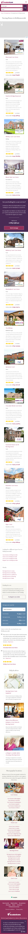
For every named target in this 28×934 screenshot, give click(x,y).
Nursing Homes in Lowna (8, 571)
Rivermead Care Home (12, 57)
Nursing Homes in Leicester (14, 861)
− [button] (1, 25)
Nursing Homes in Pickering (9, 576)
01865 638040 (14, 223)
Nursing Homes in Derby (14, 860)
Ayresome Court (10, 367)
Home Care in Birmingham (14, 830)
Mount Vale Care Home (12, 177)
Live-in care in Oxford (14, 886)
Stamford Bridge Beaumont (13, 96)
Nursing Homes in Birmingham (14, 854)
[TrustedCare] (7, 1)
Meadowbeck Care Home (13, 289)
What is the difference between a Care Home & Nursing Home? (12, 722)
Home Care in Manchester (14, 835)
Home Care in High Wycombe (14, 834)
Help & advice (14, 903)
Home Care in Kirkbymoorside (10, 556)
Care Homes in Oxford (14, 807)
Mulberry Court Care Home (13, 250)
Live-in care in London (14, 882)
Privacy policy (19, 909)
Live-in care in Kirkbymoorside (10, 558)
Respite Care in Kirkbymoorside (10, 560)
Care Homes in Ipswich (14, 804)
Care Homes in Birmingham (14, 798)
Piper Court (9, 524)
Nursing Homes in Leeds (14, 858)
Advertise (8, 905)
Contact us (19, 905)
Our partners (22, 903)
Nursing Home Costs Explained (11, 692)
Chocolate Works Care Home (14, 406)
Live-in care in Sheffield (14, 891)
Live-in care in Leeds (14, 889)
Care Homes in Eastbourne (14, 806)
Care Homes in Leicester (14, 800)
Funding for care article (14, 597)
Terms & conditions (10, 909)
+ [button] (1, 23)
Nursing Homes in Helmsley (9, 573)
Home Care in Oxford (14, 826)
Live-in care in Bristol (14, 887)
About (13, 905)
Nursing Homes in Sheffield (14, 856)
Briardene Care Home (12, 485)
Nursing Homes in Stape (8, 578)
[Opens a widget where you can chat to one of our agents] (23, 931)
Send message (14, 228)
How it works (6, 903)
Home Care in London (14, 828)
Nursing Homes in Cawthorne (10, 574)
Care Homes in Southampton (14, 802)
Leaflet (27, 37)
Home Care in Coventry (14, 832)
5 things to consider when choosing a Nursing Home (13, 754)
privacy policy (10, 930)
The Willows (9, 328)
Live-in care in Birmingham (14, 884)
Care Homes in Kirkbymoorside (10, 555)
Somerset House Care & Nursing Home (12, 446)
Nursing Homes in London (14, 863)
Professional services (14, 907)
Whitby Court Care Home (13, 137)
